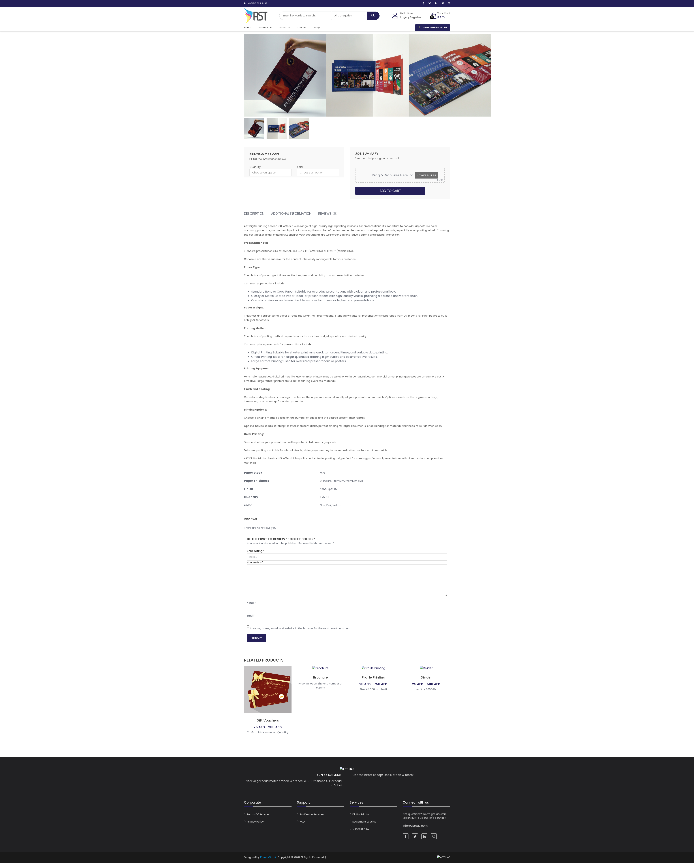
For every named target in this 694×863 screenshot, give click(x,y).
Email (251, 615)
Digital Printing (361, 814)
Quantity (255, 167)
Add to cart (390, 190)
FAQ (302, 821)
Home (247, 27)
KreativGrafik (268, 857)
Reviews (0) (328, 214)
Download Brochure (434, 27)
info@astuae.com (415, 826)
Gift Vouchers (267, 720)
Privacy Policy (255, 821)
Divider (426, 677)
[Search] (373, 16)
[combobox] (305, 16)
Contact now (360, 829)
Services (263, 27)
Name (251, 603)
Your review (255, 562)
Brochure (320, 677)
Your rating (256, 551)
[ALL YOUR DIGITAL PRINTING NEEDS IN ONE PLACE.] (255, 21)
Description (254, 214)
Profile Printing (373, 677)
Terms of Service (258, 814)
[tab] (254, 214)
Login (404, 17)
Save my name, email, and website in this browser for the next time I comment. (300, 628)
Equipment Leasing (364, 821)
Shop (317, 27)
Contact (301, 27)
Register (415, 17)
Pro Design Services (312, 814)
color (300, 167)
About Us (284, 27)
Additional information (291, 214)
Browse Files (426, 175)
